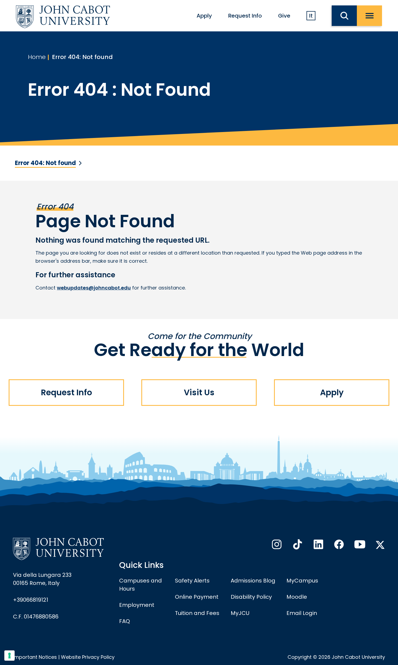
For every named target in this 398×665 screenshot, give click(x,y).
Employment (136, 605)
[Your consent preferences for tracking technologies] (9, 655)
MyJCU (240, 613)
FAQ (124, 621)
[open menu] (369, 15)
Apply (204, 15)
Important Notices (35, 657)
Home (37, 57)
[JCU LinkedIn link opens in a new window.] (318, 546)
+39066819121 (30, 600)
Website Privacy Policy (88, 657)
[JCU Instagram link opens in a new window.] (276, 546)
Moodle (296, 597)
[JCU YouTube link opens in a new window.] (359, 546)
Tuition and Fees (197, 613)
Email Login (301, 613)
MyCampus (302, 580)
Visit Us (199, 392)
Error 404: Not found (82, 57)
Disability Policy (251, 597)
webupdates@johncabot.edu (94, 287)
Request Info (245, 15)
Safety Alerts (192, 580)
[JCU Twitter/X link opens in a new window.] (380, 545)
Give (284, 15)
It (311, 15)
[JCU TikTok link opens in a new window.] (297, 546)
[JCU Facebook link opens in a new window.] (338, 546)
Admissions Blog (253, 580)
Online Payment (196, 597)
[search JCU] (344, 15)
